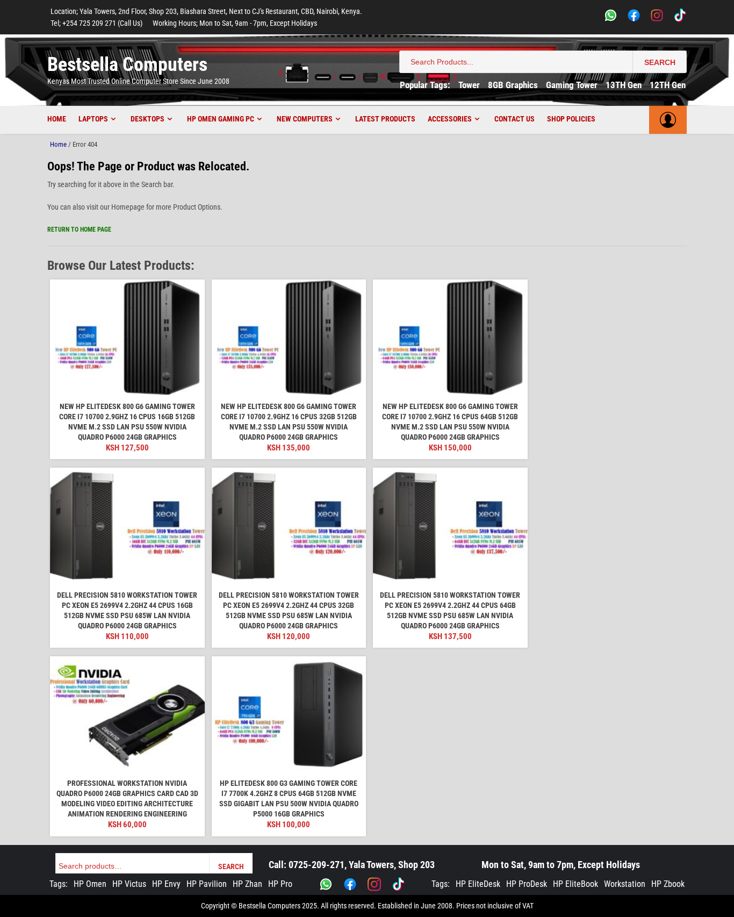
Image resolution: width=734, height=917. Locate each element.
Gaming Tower (572, 85)
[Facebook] (634, 17)
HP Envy (166, 884)
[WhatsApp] (610, 17)
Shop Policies (571, 118)
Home (56, 118)
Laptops (93, 118)
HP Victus (129, 884)
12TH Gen (668, 85)
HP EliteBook (575, 884)
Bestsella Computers (127, 64)
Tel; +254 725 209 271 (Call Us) (96, 23)
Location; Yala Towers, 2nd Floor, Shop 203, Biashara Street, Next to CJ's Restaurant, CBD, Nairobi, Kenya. (206, 11)
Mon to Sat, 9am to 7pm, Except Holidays (560, 864)
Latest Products (385, 118)
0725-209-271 (316, 864)
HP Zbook (668, 884)
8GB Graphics (513, 85)
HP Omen (90, 884)
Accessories (450, 118)
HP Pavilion (206, 884)
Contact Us (514, 118)
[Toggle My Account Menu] (668, 120)
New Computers (305, 118)
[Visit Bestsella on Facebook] (350, 884)
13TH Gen (624, 85)
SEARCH (659, 62)
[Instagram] (657, 17)
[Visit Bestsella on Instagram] (374, 884)
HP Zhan (247, 884)
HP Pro (280, 884)
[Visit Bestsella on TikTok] (398, 884)
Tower (469, 85)
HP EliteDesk (478, 884)
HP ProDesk (526, 884)
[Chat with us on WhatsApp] (326, 884)
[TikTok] (680, 17)
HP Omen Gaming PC (220, 118)
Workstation (624, 884)
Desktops (147, 118)
